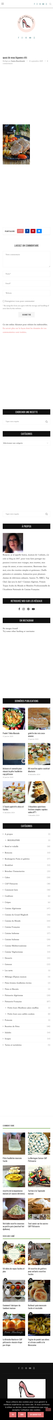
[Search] (50, 4)
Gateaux (27, 964)
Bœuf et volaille (27, 846)
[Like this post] (21, 231)
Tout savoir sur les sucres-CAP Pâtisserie (38, 1225)
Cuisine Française (27, 927)
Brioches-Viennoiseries (27, 871)
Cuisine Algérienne (27, 908)
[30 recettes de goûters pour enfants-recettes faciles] (39, 1254)
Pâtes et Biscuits (27, 989)
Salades (27, 1032)
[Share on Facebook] (27, 231)
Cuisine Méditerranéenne (27, 945)
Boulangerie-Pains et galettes (27, 858)
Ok (13, 1414)
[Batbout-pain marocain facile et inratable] (39, 1291)
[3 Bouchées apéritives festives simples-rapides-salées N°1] (39, 792)
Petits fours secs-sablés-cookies (28, 1014)
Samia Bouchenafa (18, 61)
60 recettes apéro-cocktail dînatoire (39, 770)
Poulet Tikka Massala (11, 733)
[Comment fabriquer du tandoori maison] (14, 1291)
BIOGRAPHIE (28, 840)
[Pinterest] (40, 4)
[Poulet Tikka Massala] (14, 719)
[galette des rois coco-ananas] (39, 719)
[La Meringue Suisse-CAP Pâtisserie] (39, 1144)
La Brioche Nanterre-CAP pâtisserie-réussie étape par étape (12, 1342)
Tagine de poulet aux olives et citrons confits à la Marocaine (38, 1342)
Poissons (27, 1020)
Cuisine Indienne (27, 933)
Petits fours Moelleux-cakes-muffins (28, 1007)
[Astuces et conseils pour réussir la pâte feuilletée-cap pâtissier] (14, 754)
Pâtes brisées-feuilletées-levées (27, 983)
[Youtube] (43, 4)
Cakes (27, 877)
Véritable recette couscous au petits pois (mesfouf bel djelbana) (13, 1226)
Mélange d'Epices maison (27, 976)
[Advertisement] (26, 94)
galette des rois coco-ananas (36, 734)
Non (22, 1414)
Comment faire (27, 890)
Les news (27, 970)
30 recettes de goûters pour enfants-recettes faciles (37, 1271)
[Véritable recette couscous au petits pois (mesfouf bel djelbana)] (14, 1209)
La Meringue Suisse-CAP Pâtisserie (37, 1159)
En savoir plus (35, 1414)
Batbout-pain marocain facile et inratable (37, 1307)
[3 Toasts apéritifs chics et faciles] (14, 792)
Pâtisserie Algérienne (27, 995)
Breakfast (27, 865)
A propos (27, 834)
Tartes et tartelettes (27, 1045)
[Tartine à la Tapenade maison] (39, 1176)
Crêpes (27, 902)
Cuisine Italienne (27, 939)
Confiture (27, 896)
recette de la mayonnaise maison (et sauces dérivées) (14, 1192)
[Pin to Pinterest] (33, 231)
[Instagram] (37, 4)
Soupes (27, 1038)
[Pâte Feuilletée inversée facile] (14, 1144)
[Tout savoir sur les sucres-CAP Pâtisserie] (39, 1209)
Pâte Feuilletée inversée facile (12, 1159)
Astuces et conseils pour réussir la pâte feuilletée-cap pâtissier (13, 771)
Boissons (27, 852)
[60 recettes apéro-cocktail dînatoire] (39, 754)
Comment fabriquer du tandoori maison (11, 1307)
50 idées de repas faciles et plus (14, 1270)
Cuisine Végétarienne (27, 952)
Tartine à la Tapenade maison (36, 1192)
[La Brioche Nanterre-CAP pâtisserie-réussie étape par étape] (14, 1325)
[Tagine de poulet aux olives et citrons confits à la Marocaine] (39, 1325)
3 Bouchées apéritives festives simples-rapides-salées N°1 (38, 809)
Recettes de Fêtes (27, 1026)
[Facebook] (34, 4)
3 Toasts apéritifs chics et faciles (13, 808)
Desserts (27, 958)
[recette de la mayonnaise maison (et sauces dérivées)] (14, 1176)
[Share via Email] (39, 231)
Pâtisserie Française (27, 1001)
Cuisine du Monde (27, 921)
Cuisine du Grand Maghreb (27, 914)
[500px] (46, 4)
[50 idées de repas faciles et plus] (14, 1254)
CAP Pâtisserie (27, 883)
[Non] (48, 1409)
